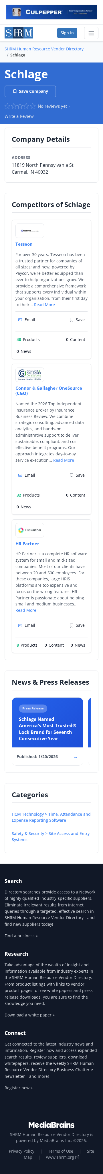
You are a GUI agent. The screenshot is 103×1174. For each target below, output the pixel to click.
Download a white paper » (30, 1015)
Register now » (19, 1087)
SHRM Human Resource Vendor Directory (44, 49)
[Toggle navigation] (91, 33)
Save (80, 319)
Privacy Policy (21, 1151)
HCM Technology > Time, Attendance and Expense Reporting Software (51, 817)
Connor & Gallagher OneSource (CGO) (48, 390)
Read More (44, 304)
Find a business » (21, 935)
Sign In (67, 32)
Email (30, 319)
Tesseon (24, 244)
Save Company (33, 91)
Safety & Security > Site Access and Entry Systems (51, 836)
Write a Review (19, 116)
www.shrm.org (60, 1157)
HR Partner (27, 543)
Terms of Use (60, 1151)
